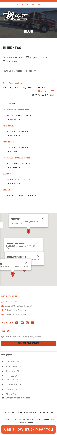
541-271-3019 (13, 135)
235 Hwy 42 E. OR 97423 (18, 163)
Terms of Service (26, 422)
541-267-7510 (13, 119)
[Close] (37, 242)
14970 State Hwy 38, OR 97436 (21, 195)
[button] (28, 232)
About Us (9, 412)
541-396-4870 (13, 167)
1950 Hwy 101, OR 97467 (18, 131)
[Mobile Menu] (52, 16)
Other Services (27, 412)
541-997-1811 (13, 151)
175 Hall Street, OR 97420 (19, 115)
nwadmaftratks (15, 57)
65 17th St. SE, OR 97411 (18, 179)
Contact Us (46, 412)
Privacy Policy (44, 419)
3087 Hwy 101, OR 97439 (18, 147)
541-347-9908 (13, 183)
